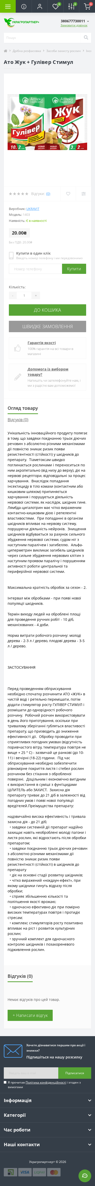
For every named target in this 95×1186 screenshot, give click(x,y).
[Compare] (83, 194)
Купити (74, 269)
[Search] (86, 38)
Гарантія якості (42, 342)
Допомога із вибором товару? (48, 372)
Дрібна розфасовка (27, 51)
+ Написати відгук (30, 1015)
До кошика (47, 310)
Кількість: (17, 287)
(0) (48, 193)
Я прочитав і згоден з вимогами (44, 1084)
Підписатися (74, 1073)
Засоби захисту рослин (63, 51)
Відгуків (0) (18, 419)
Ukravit (32, 208)
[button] (39, 6)
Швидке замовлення (47, 326)
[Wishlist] (68, 194)
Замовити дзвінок (74, 25)
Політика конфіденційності (46, 1082)
